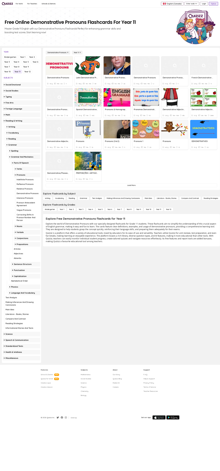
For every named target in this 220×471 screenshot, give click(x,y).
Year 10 (7, 71)
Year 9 (26, 67)
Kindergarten (10, 57)
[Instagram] (66, 417)
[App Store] (159, 417)
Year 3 (7, 62)
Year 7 (7, 67)
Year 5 (26, 62)
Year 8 (16, 67)
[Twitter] (58, 417)
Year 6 (35, 62)
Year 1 (22, 57)
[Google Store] (172, 417)
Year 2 (32, 57)
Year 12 (27, 71)
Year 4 (16, 62)
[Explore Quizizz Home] (7, 3)
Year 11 (17, 71)
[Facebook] (62, 417)
